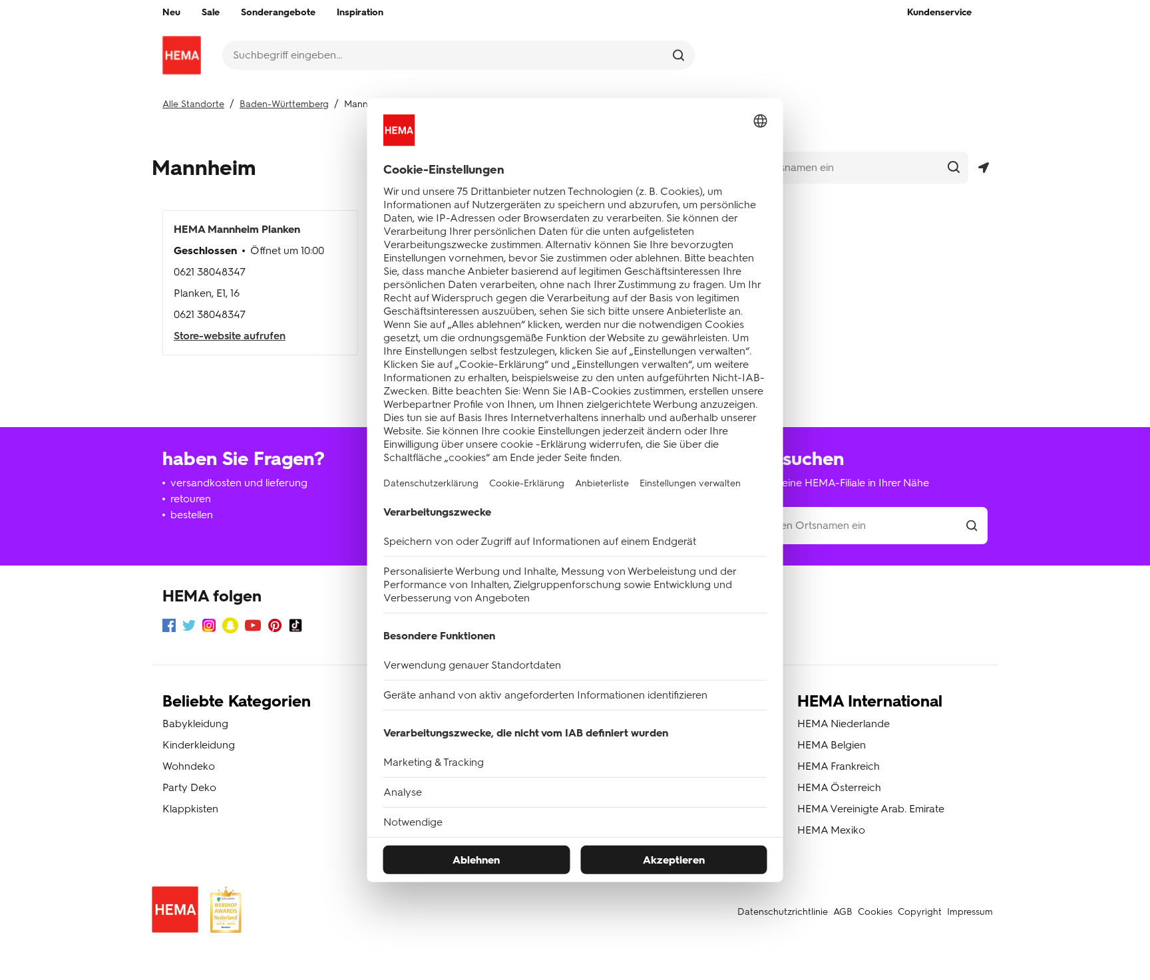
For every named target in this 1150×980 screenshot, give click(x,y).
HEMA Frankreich (838, 766)
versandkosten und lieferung (238, 482)
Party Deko (189, 787)
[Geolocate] (983, 168)
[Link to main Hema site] (178, 911)
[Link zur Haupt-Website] (181, 55)
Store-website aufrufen (230, 335)
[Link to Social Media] (169, 627)
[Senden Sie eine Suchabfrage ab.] (678, 55)
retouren (190, 498)
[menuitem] (171, 12)
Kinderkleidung (198, 744)
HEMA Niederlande (843, 723)
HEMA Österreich (839, 787)
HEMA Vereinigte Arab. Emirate (870, 808)
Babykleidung (195, 723)
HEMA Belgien (831, 744)
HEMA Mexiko (831, 830)
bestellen (191, 514)
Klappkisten (190, 808)
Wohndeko (188, 766)
